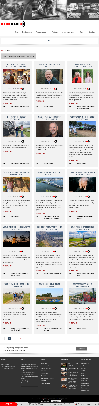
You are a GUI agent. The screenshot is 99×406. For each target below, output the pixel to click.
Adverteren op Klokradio (47, 378)
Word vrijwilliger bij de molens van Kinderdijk (16, 285)
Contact (29, 383)
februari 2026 (84, 378)
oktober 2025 (84, 388)
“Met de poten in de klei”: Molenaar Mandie (16, 118)
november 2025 (85, 385)
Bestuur (23, 368)
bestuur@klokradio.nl (31, 368)
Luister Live (44, 363)
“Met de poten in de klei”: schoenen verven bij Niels (16, 65)
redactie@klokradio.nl (32, 366)
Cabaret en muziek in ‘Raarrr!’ (73, 364)
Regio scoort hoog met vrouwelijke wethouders (82, 65)
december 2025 (85, 383)
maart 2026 (84, 375)
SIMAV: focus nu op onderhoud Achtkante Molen (82, 228)
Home (2, 50)
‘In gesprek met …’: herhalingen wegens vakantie (73, 374)
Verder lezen (7, 103)
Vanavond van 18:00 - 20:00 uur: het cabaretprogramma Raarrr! (30, 404)
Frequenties (44, 375)
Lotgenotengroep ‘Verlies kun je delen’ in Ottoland (82, 173)
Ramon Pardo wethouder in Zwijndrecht (49, 65)
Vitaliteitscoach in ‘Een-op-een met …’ (73, 369)
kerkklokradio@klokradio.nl (28, 372)
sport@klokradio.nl (29, 374)
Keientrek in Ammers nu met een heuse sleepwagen (82, 118)
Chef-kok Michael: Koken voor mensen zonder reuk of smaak (72, 380)
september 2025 (85, 390)
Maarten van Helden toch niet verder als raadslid (49, 118)
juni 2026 (83, 368)
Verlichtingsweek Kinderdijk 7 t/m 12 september (16, 228)
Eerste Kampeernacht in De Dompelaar (49, 285)
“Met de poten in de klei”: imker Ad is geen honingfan (16, 173)
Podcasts (43, 371)
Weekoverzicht (45, 366)
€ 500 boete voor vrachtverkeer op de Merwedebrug (49, 228)
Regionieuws (44, 373)
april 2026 (83, 373)
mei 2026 (83, 371)
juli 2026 (83, 366)
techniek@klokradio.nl (32, 376)
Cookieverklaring (45, 383)
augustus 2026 (85, 363)
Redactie (23, 366)
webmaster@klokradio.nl (27, 381)
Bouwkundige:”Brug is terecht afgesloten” (49, 173)
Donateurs (43, 380)
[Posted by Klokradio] (22, 88)
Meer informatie (45, 401)
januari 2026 (84, 380)
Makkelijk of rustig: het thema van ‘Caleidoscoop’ (73, 387)
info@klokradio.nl (31, 364)
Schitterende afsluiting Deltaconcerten (82, 285)
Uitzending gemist (46, 368)
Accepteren (56, 401)
